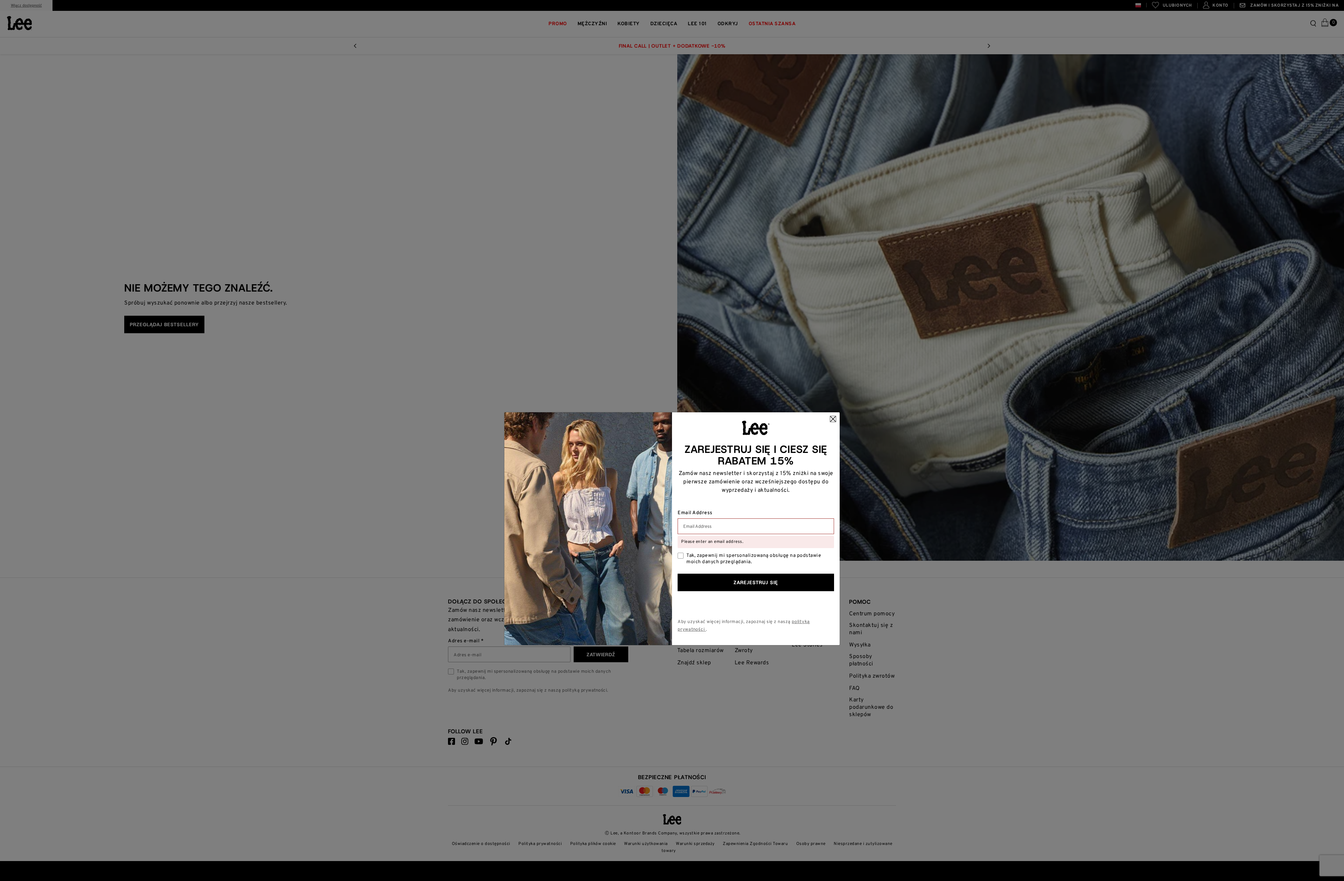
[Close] (833, 419)
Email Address (695, 513)
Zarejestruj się (756, 582)
